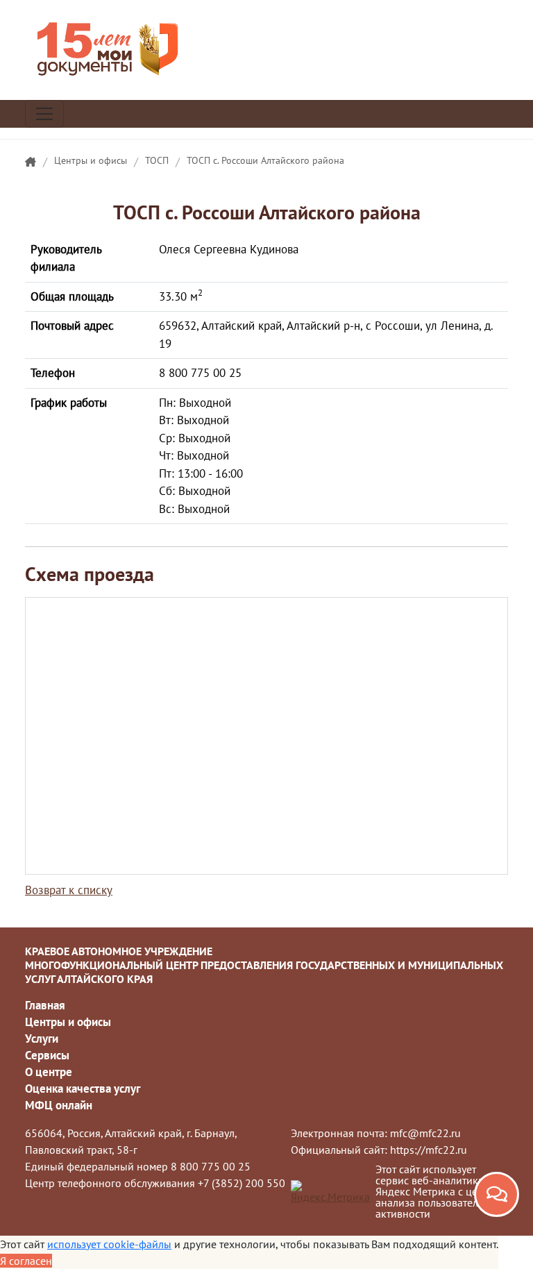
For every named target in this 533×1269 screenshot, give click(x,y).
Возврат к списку (68, 890)
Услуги (41, 1038)
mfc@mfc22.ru (425, 1133)
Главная (45, 1005)
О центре (48, 1071)
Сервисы (47, 1055)
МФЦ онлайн (58, 1105)
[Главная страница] (30, 162)
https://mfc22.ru (428, 1150)
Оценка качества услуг (82, 1088)
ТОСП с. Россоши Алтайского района (265, 160)
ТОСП (157, 160)
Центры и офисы (90, 160)
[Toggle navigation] (44, 114)
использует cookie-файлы (109, 1244)
